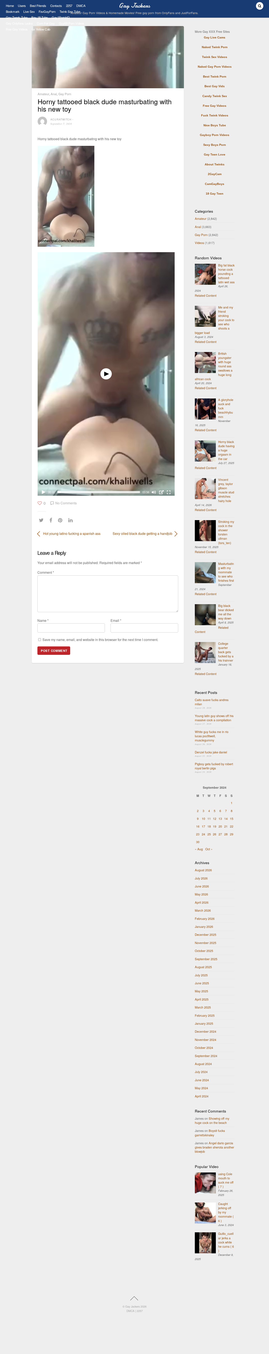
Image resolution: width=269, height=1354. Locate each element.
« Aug (199, 849)
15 (231, 818)
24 (203, 834)
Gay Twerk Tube (17, 17)
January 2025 (204, 1023)
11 (209, 818)
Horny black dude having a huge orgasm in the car (226, 450)
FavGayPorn (47, 11)
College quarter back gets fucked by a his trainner (225, 652)
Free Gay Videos (17, 29)
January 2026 (204, 926)
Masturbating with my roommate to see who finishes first (226, 572)
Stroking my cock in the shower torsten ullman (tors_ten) (226, 532)
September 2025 (206, 959)
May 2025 (201, 991)
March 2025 (203, 1007)
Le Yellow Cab (41, 29)
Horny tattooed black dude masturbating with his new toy (105, 104)
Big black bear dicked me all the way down (226, 611)
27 (220, 834)
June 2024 (202, 1080)
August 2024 (203, 1063)
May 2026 (201, 894)
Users (22, 5)
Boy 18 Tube (39, 17)
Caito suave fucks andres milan (211, 701)
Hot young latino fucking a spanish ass (71, 533)
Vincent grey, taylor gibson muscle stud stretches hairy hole (226, 490)
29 (231, 834)
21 (226, 826)
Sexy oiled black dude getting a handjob (142, 533)
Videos (199, 242)
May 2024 (201, 1088)
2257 (69, 5)
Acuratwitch (60, 119)
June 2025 (202, 983)
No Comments (66, 503)
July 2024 (201, 1071)
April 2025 (201, 999)
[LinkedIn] (71, 520)
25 (209, 834)
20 (220, 826)
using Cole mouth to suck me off (225, 1180)
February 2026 (205, 918)
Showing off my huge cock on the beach (212, 1120)
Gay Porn (64, 94)
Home (10, 5)
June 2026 (202, 886)
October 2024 (204, 1047)
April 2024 (201, 1096)
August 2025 (203, 967)
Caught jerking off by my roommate (226, 1212)
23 (197, 834)
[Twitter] (42, 520)
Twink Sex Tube (69, 11)
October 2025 (204, 950)
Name (43, 620)
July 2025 (201, 975)
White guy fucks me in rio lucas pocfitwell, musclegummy (211, 735)
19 (214, 826)
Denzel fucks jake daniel (211, 752)
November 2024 (205, 1039)
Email (116, 620)
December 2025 (205, 934)
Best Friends (38, 5)
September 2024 (206, 1055)
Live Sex (29, 11)
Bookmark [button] (13, 11)
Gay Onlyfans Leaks (19, 23)
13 (220, 818)
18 (209, 826)
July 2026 (201, 878)
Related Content (205, 295)
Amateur (43, 94)
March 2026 (203, 910)
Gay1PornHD (61, 17)
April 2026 (201, 902)
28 (226, 834)
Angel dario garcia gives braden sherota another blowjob (214, 1147)
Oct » (208, 849)
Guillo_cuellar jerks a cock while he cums (226, 1242)
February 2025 (205, 1015)
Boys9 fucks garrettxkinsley (210, 1132)
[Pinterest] (61, 520)
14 (226, 818)
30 (197, 842)
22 (231, 826)
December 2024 (205, 1031)
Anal (54, 94)
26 (214, 834)
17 (203, 826)
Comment (45, 572)
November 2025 (205, 942)
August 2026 (203, 870)
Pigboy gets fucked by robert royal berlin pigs (214, 766)
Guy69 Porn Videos (71, 23)
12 (214, 818)
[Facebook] (51, 520)
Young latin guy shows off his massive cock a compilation (214, 717)
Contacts (56, 5)
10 (203, 818)
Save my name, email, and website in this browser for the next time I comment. (100, 639)
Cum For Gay (46, 23)
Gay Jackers (132, 1306)
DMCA (80, 5)
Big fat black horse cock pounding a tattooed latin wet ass (226, 273)
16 (197, 826)
